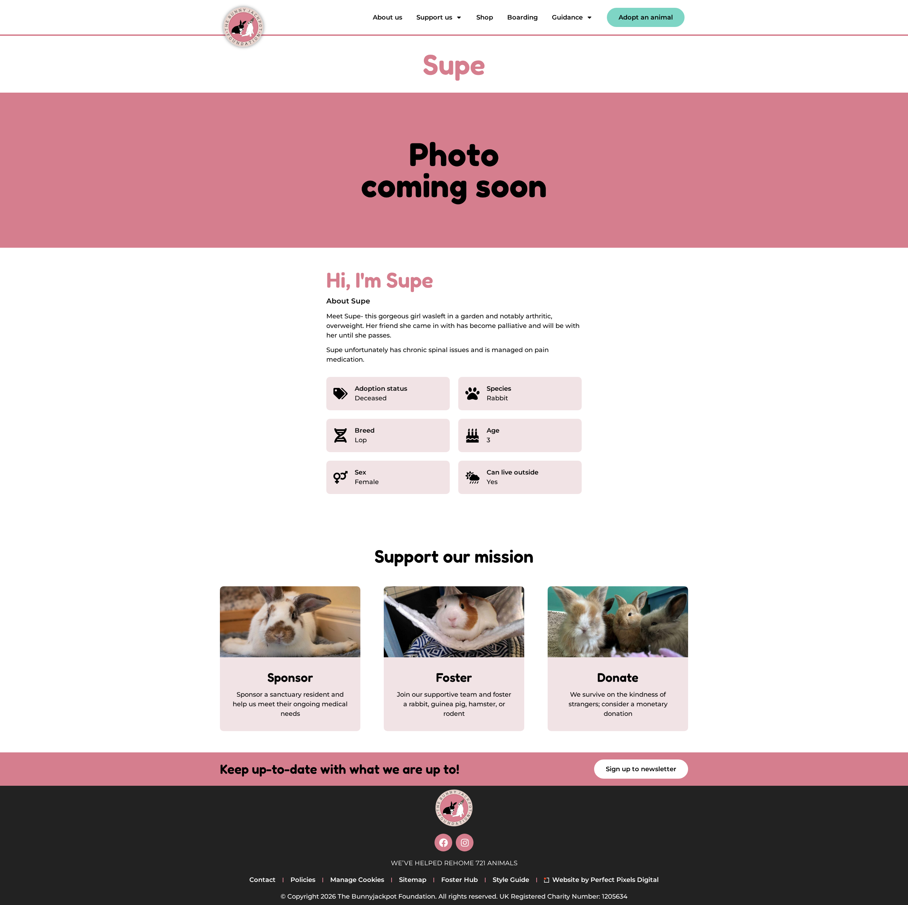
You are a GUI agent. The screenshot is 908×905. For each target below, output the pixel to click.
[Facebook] (443, 842)
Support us (434, 17)
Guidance (567, 17)
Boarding (522, 17)
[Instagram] (465, 842)
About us (387, 17)
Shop (484, 17)
